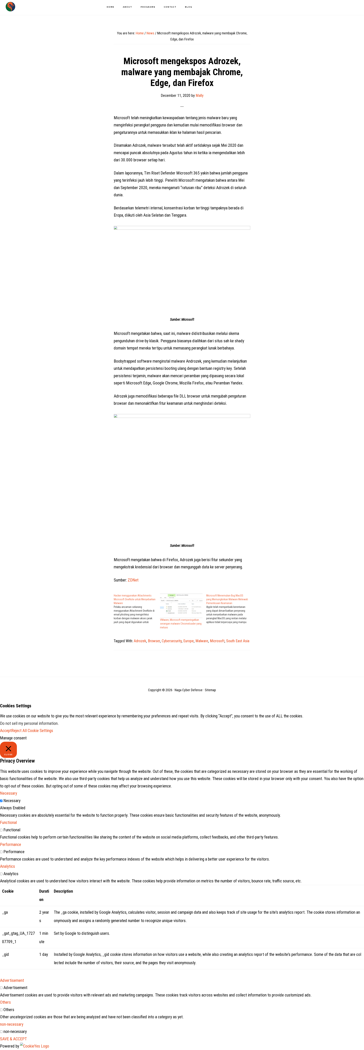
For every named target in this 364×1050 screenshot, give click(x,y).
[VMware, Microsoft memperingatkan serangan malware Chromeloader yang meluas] (181, 606)
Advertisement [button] (12, 980)
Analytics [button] (7, 866)
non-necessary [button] (11, 1024)
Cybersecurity (172, 641)
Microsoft (217, 641)
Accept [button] (5, 730)
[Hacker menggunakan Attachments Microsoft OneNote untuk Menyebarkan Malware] (137, 609)
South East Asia (237, 641)
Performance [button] (10, 844)
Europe (188, 641)
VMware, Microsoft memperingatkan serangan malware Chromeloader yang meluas (181, 623)
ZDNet (133, 580)
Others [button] (5, 1002)
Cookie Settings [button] (40, 730)
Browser (154, 641)
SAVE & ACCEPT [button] (13, 1039)
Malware (201, 641)
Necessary (11, 800)
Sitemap (210, 690)
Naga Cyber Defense (10, 6)
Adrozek (140, 641)
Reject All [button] (19, 730)
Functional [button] (8, 822)
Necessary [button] (8, 793)
